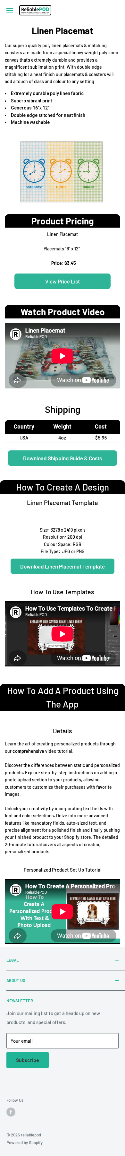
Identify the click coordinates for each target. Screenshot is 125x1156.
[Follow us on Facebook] (10, 1112)
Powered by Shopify (24, 1142)
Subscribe (27, 1060)
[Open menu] (9, 10)
